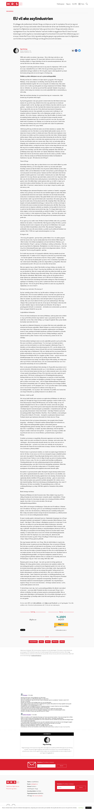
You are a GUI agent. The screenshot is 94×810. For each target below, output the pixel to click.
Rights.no (33, 619)
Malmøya (55, 641)
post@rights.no (34, 784)
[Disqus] (47, 675)
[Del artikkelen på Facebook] (76, 50)
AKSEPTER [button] (88, 807)
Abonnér (61, 765)
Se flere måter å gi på (60, 630)
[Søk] (87, 4)
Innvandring (9, 11)
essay (41, 641)
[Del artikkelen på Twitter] (79, 50)
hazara (48, 641)
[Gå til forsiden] (12, 782)
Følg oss (68, 4)
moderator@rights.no (36, 655)
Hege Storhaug (23, 49)
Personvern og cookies (11, 788)
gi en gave (65, 603)
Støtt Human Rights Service (12, 786)
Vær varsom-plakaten (37, 795)
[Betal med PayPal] (61, 624)
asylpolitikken (33, 641)
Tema (82, 4)
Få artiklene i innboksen (45, 762)
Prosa (62, 641)
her (48, 605)
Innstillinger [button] (81, 807)
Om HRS (74, 4)
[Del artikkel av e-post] (73, 50)
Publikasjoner (60, 4)
